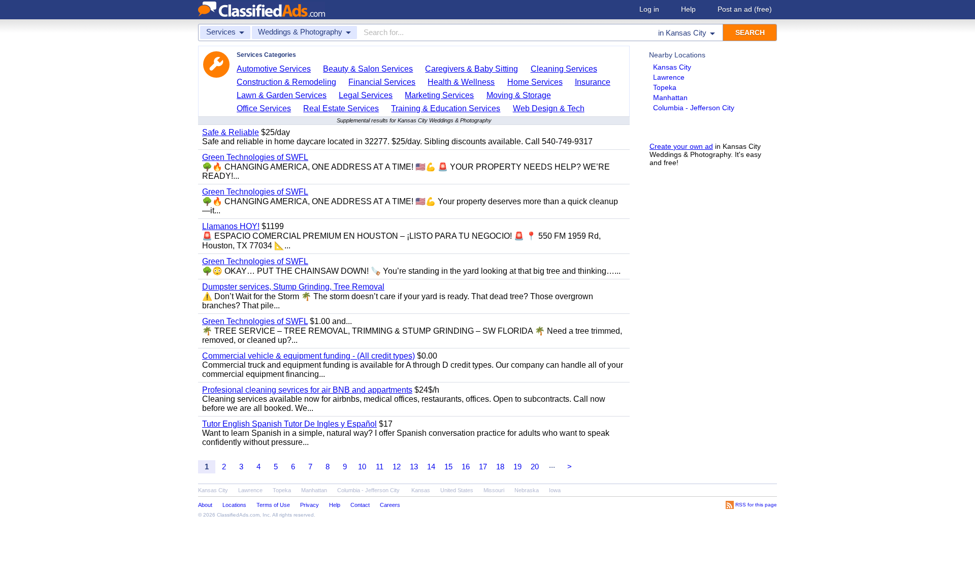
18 (500, 466)
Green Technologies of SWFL (255, 157)
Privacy (309, 505)
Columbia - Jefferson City (693, 108)
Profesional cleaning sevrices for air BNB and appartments (307, 390)
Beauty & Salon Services (368, 69)
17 (483, 466)
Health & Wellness (461, 82)
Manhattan (670, 97)
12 (397, 466)
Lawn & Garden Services (282, 95)
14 (431, 466)
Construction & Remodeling (286, 82)
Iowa (555, 490)
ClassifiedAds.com (238, 515)
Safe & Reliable (230, 132)
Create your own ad (681, 146)
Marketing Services (439, 95)
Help (688, 9)
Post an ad (745, 9)
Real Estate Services (341, 108)
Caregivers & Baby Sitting (471, 69)
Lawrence (669, 77)
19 (517, 466)
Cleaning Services (564, 69)
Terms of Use (273, 505)
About (205, 505)
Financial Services (381, 82)
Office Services (264, 108)
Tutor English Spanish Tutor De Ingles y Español (289, 424)
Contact (360, 505)
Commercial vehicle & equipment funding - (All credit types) (308, 356)
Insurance (592, 82)
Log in (649, 9)
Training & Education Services (445, 108)
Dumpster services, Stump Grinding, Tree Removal (293, 286)
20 (535, 466)
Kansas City (672, 67)
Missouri (493, 490)
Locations (234, 505)
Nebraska (526, 490)
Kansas (420, 490)
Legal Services (366, 95)
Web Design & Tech (548, 108)
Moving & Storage (518, 95)
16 (466, 466)
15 (448, 466)
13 (414, 466)
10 (362, 466)
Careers (390, 505)
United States (456, 490)
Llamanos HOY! (230, 226)
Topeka (664, 87)
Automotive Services (274, 69)
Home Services (535, 82)
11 (379, 466)
